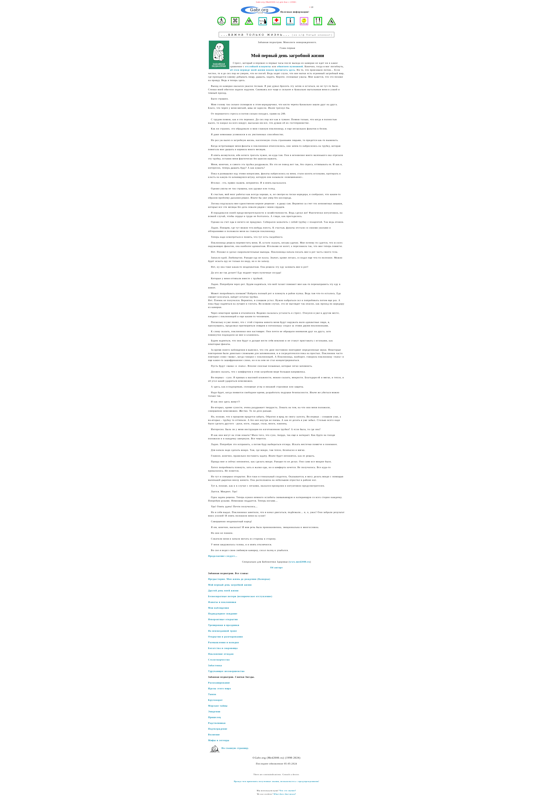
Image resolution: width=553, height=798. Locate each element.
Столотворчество (219, 659)
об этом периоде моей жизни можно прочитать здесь (262, 70)
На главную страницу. (235, 748)
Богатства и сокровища (223, 648)
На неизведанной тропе (222, 631)
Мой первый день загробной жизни (230, 585)
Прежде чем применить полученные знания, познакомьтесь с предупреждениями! (276, 781)
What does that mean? (284, 794)
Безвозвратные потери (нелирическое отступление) (240, 596)
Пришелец (214, 717)
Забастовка (215, 665)
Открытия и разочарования (225, 636)
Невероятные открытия (223, 619)
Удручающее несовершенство (226, 671)
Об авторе (276, 567)
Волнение (214, 734)
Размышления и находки (223, 642)
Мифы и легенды (218, 740)
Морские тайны (218, 706)
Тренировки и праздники (223, 625)
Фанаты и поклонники (222, 602)
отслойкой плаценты (258, 66)
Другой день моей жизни (223, 590)
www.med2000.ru (299, 562)
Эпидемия (214, 711)
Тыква (212, 694)
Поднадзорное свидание (222, 613)
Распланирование (219, 683)
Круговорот (215, 700)
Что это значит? (287, 791)
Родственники (217, 723)
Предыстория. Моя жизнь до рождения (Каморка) (239, 579)
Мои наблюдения (218, 608)
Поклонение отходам (221, 654)
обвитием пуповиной (290, 66)
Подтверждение (217, 729)
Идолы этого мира (219, 688)
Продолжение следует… (222, 556)
